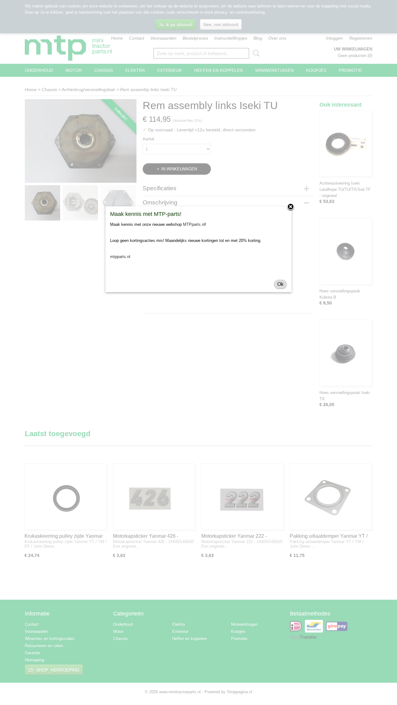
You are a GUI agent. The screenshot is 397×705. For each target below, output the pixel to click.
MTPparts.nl (194, 224)
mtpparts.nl (120, 256)
